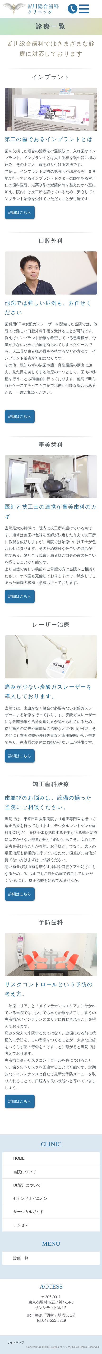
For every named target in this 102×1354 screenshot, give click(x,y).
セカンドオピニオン (30, 1198)
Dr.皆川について (27, 1185)
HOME (19, 1158)
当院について (24, 1172)
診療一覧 (20, 1258)
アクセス (20, 1225)
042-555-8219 (54, 1320)
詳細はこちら (19, 212)
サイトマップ (15, 1342)
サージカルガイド (28, 1212)
